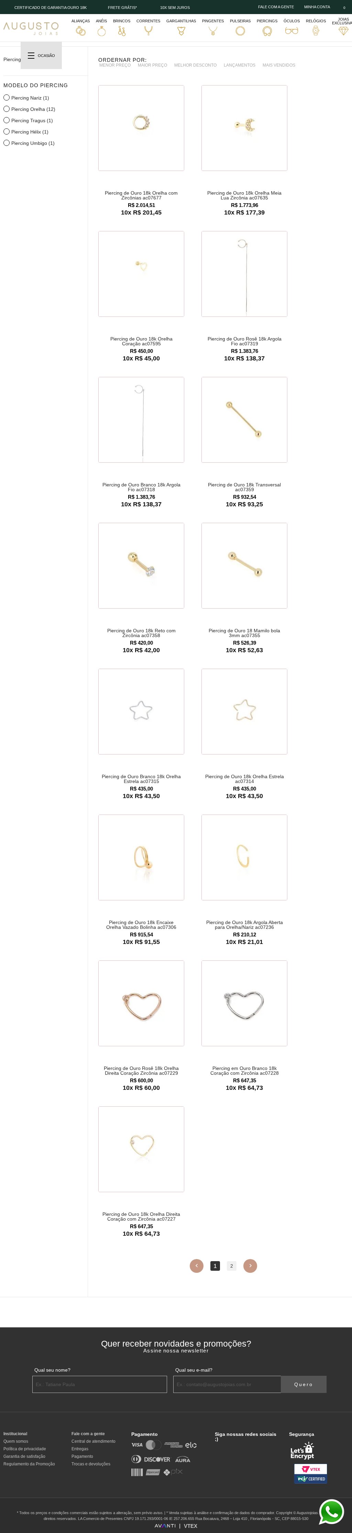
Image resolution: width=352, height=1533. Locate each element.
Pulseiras (240, 21)
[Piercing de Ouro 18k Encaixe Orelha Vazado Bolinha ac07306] (141, 858)
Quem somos (15, 1441)
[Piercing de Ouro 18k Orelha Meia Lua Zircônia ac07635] (244, 128)
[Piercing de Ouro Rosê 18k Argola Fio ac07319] (244, 274)
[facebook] (216, 1447)
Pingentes (213, 21)
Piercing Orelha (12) (33, 109)
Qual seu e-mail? (193, 1370)
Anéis (101, 21)
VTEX (190, 1526)
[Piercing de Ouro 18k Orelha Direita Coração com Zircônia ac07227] (141, 1149)
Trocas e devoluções (91, 1464)
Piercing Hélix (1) (29, 131)
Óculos (292, 21)
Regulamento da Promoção (29, 1464)
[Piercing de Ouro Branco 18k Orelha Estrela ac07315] (141, 712)
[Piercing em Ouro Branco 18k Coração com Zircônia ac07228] (244, 1003)
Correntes (148, 21)
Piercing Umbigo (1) (33, 143)
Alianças (81, 21)
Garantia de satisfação (24, 1456)
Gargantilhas (181, 21)
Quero (303, 1384)
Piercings (267, 21)
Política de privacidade (24, 1448)
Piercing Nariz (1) (30, 97)
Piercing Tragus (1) (32, 120)
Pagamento (82, 1456)
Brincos (121, 21)
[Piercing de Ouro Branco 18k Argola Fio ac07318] (141, 420)
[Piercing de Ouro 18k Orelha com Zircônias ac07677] (141, 128)
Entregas (80, 1448)
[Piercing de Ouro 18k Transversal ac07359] (244, 420)
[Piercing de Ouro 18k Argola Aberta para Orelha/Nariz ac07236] (244, 858)
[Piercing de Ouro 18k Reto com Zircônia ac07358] (141, 566)
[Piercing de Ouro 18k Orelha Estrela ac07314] (244, 712)
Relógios (316, 21)
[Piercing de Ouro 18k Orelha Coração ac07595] (141, 274)
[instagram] (226, 1447)
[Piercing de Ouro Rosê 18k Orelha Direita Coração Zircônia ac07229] (141, 1003)
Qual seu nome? (52, 1370)
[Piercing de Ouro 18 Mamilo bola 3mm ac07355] (244, 566)
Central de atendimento (94, 1441)
